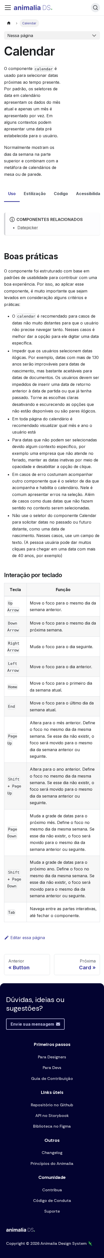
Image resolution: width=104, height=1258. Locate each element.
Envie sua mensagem (32, 1024)
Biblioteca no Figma (52, 1126)
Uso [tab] (12, 193)
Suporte (52, 1211)
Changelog (52, 1152)
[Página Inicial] (9, 23)
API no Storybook (52, 1115)
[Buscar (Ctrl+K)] (95, 7)
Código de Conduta (52, 1200)
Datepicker (27, 227)
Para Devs (52, 1067)
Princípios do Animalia (52, 1163)
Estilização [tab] (35, 193)
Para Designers (52, 1057)
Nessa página (20, 35)
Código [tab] (61, 193)
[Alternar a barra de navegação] (8, 7)
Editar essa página (27, 937)
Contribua (52, 1190)
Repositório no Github (52, 1105)
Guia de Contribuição (52, 1078)
